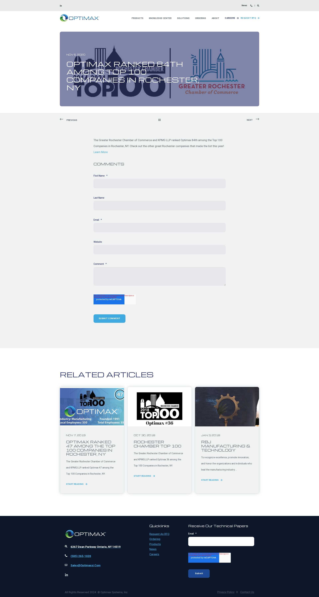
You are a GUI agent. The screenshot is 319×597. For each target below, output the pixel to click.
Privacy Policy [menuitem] (225, 592)
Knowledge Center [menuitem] (160, 18)
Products (155, 544)
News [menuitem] (244, 5)
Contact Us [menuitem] (247, 592)
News (153, 549)
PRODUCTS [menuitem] (137, 18)
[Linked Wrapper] (98, 525)
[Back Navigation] (159, 120)
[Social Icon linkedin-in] (61, 6)
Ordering (154, 539)
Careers (230, 18)
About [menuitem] (215, 18)
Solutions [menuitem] (183, 18)
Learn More (101, 152)
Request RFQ (248, 18)
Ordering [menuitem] (200, 18)
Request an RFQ (159, 534)
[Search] (258, 5)
